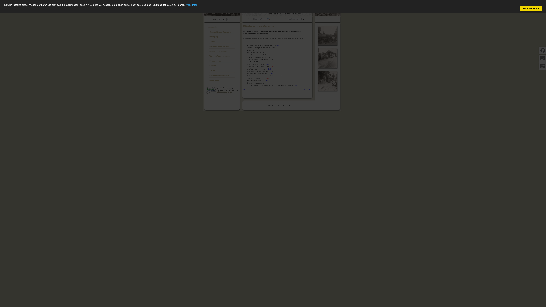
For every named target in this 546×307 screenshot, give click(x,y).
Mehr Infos (191, 4)
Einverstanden (531, 8)
